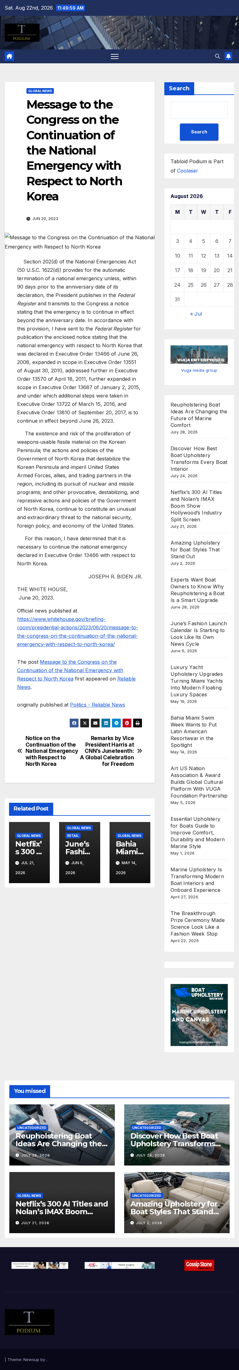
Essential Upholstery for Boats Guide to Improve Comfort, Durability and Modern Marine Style (198, 832)
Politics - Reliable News (97, 705)
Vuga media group (199, 370)
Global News (40, 91)
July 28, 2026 (35, 1155)
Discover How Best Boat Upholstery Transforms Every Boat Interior (174, 1143)
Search (179, 88)
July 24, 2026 (150, 1155)
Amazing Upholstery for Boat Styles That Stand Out (195, 549)
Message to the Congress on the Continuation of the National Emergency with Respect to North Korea (70, 670)
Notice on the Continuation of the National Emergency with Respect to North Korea (52, 751)
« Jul (196, 314)
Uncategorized (31, 1128)
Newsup (31, 1359)
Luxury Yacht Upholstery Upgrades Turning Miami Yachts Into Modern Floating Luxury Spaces (197, 681)
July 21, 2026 (35, 1223)
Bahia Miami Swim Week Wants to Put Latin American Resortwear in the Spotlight (194, 731)
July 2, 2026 (149, 1223)
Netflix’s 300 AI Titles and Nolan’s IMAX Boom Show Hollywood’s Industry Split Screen (196, 506)
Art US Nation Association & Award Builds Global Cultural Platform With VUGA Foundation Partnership (199, 782)
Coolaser (187, 171)
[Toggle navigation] (114, 56)
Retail (73, 836)
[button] (217, 56)
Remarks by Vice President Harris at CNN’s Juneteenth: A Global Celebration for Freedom (107, 751)
